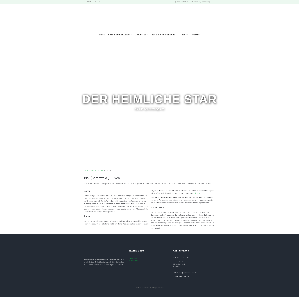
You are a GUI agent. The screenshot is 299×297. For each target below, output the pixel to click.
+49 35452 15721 (182, 277)
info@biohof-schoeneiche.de (188, 273)
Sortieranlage (197, 193)
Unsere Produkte (97, 170)
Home (86, 170)
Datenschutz (133, 260)
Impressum (132, 258)
